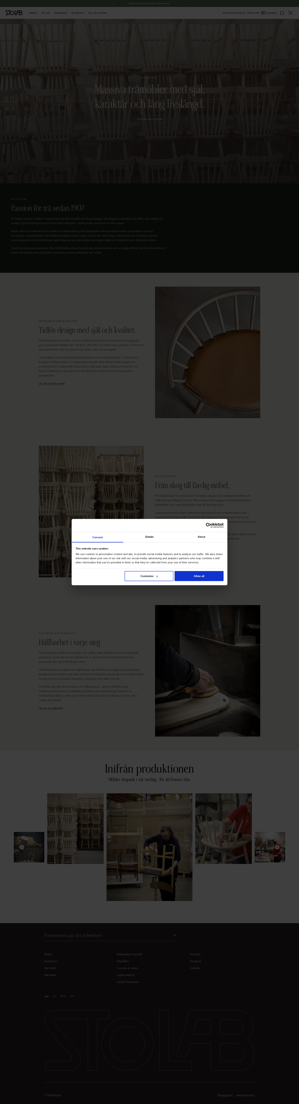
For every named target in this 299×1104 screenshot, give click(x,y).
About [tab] (201, 536)
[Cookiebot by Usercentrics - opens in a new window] (208, 525)
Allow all (199, 576)
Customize (147, 576)
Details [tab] (149, 536)
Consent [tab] (97, 537)
